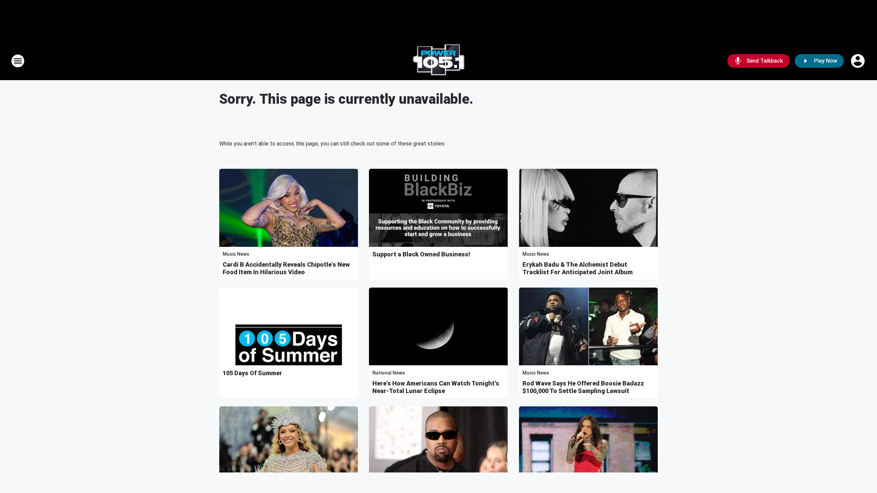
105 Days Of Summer (252, 373)
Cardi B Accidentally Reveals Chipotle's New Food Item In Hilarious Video (286, 268)
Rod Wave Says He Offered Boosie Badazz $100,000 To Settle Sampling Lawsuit (583, 387)
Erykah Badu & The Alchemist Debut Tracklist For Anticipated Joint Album (577, 268)
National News (388, 373)
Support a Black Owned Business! (421, 254)
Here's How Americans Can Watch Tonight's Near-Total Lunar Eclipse (435, 387)
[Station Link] (438, 61)
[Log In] (858, 61)
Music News (236, 254)
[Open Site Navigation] (18, 61)
